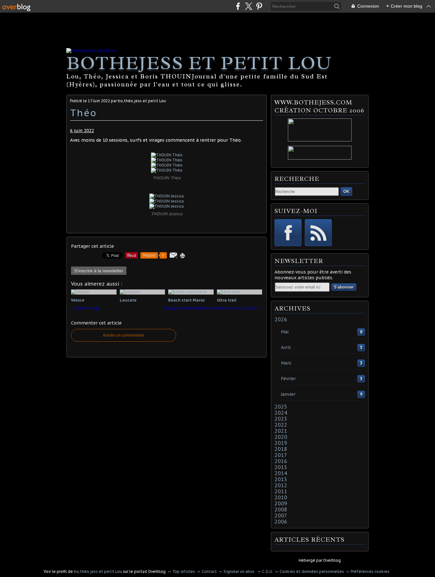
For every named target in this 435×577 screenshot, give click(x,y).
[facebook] (238, 6)
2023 (281, 419)
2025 (281, 406)
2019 (281, 443)
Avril (286, 347)
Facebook (288, 232)
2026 (281, 319)
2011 (281, 491)
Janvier (288, 394)
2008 (281, 509)
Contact (209, 571)
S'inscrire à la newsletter (98, 270)
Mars (286, 363)
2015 (281, 467)
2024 (281, 413)
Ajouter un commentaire (123, 335)
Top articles (183, 571)
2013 (281, 479)
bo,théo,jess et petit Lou (98, 571)
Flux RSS (318, 232)
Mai (285, 332)
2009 (281, 503)
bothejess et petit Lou (199, 63)
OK (346, 191)
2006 (281, 521)
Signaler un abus (239, 571)
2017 (281, 455)
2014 (281, 473)
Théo (83, 112)
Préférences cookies (370, 571)
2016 (281, 461)
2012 (281, 485)
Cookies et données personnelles (312, 571)
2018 (281, 449)
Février (288, 378)
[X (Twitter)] (249, 6)
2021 (281, 431)
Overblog (332, 560)
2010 (281, 497)
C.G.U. (267, 571)
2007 (281, 515)
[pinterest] (259, 6)
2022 (281, 425)
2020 (281, 437)
